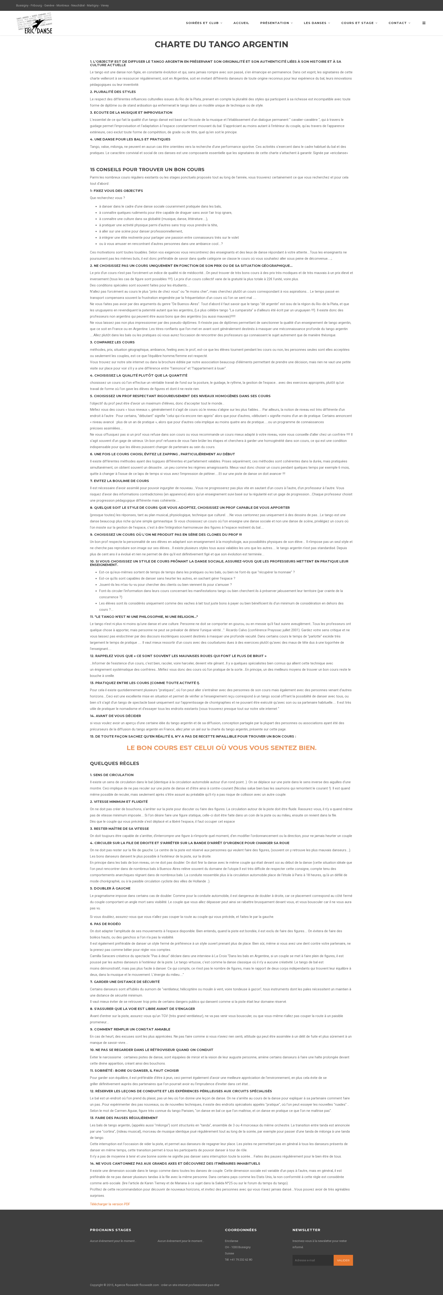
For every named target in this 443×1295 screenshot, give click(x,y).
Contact (398, 23)
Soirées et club (202, 23)
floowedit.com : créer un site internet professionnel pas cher (179, 1285)
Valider (343, 1260)
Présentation (274, 23)
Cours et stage (357, 23)
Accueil (241, 23)
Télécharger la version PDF (110, 1204)
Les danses (315, 23)
